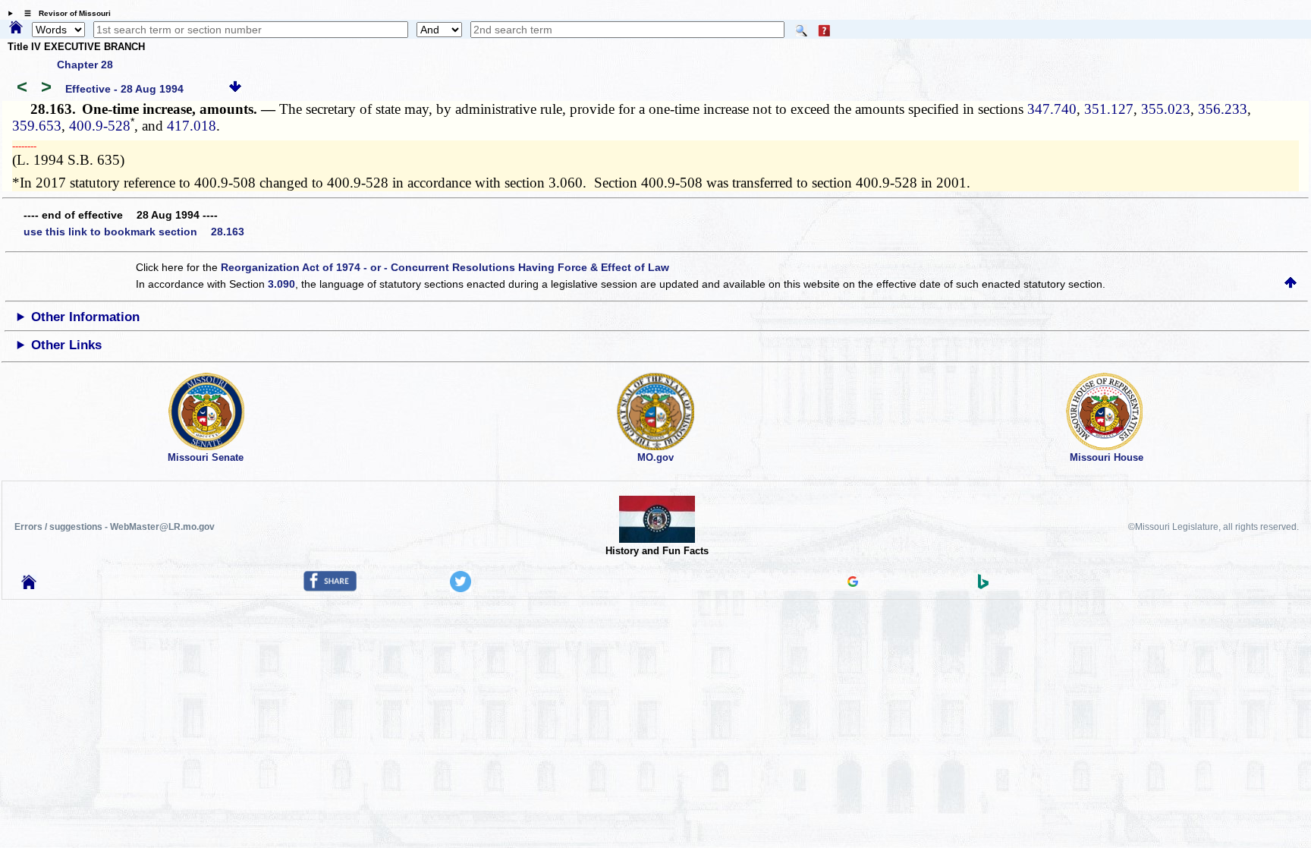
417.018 (191, 126)
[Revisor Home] (28, 585)
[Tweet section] (460, 588)
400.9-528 (99, 126)
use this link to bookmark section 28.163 (134, 231)
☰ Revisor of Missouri (64, 13)
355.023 (1165, 109)
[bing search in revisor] (983, 585)
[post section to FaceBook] (330, 588)
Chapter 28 (85, 64)
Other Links (66, 345)
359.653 (36, 126)
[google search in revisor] (852, 583)
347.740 (1052, 109)
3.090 (281, 284)
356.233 (1222, 109)
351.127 (1108, 109)
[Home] (16, 28)
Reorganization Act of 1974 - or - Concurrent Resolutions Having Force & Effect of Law (445, 267)
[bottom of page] (235, 89)
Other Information (85, 317)
